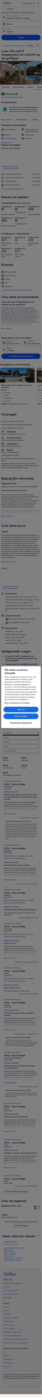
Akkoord (21, 709)
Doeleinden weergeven (21, 723)
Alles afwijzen (21, 716)
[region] (21, 697)
